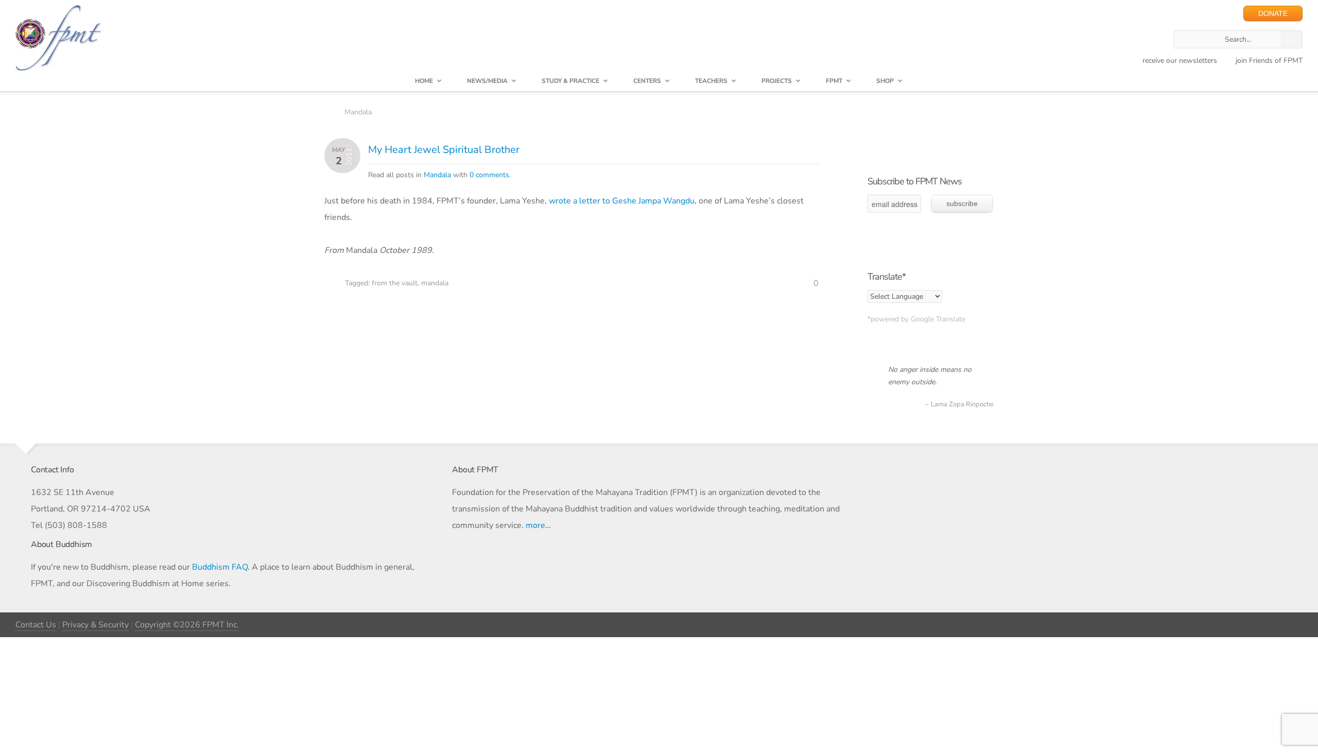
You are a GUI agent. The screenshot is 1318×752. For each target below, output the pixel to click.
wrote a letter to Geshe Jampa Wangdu (622, 201)
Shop (885, 81)
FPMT (834, 81)
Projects (776, 81)
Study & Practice (570, 81)
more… (538, 525)
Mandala (358, 112)
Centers (647, 81)
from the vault (395, 283)
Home (424, 81)
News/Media (487, 81)
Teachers (711, 81)
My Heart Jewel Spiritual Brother (443, 150)
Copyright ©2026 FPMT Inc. (187, 624)
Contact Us (35, 624)
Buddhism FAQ (220, 567)
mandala (434, 283)
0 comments (489, 175)
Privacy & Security (95, 624)
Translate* (887, 276)
